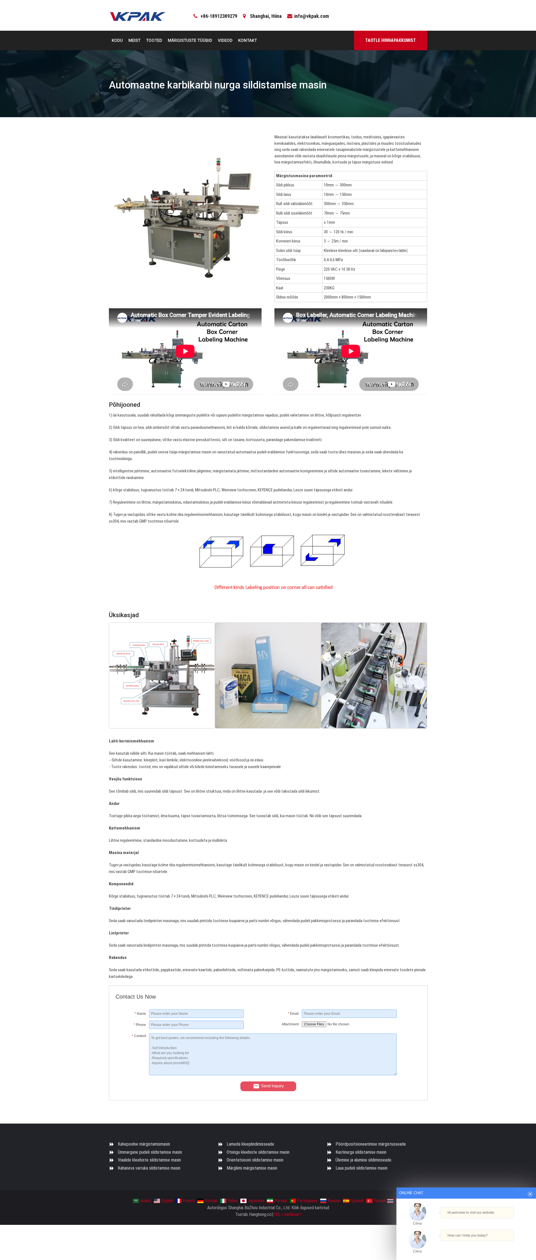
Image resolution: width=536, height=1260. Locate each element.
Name (140, 1014)
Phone (140, 1025)
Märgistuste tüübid (190, 40)
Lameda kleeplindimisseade (250, 1144)
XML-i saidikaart (287, 1214)
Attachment (290, 1024)
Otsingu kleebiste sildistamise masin (258, 1152)
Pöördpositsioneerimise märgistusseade (371, 1144)
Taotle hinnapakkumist (390, 40)
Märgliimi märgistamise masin (252, 1168)
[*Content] (132, 1073)
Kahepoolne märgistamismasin (144, 1144)
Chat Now (466, 1243)
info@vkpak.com (311, 16)
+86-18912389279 (218, 16)
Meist (134, 40)
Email (293, 1014)
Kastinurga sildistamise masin (361, 1152)
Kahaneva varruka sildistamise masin (149, 1168)
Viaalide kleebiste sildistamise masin (149, 1160)
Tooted (154, 40)
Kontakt (247, 40)
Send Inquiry (272, 1085)
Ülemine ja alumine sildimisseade (363, 1160)
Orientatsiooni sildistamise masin (255, 1160)
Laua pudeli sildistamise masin (361, 1168)
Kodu (117, 40)
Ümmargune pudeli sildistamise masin (150, 1152)
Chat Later (493, 1245)
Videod (225, 40)
